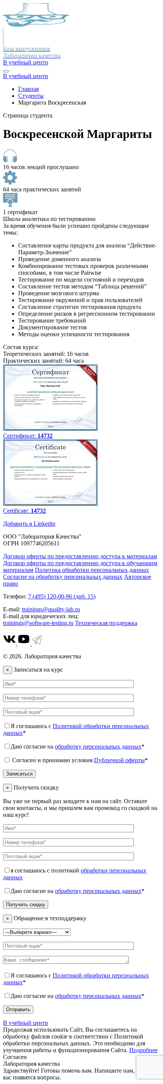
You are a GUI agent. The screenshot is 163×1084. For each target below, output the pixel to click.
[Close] (6, 71)
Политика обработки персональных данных (92, 570)
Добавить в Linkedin (29, 523)
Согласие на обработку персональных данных (62, 576)
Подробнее (143, 1050)
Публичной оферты (119, 760)
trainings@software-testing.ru (38, 623)
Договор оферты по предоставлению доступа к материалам (80, 556)
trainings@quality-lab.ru (51, 609)
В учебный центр (25, 62)
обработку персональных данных (98, 746)
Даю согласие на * (77, 746)
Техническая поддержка (106, 623)
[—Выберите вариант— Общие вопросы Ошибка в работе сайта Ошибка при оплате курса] (37, 932)
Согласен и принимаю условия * (79, 760)
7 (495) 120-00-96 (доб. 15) (62, 596)
